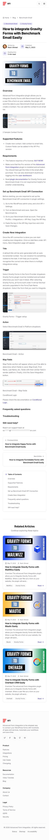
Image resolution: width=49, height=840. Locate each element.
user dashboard (25, 175)
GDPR (5, 813)
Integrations (7, 753)
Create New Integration (16, 495)
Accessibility (32, 831)
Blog (14, 18)
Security (6, 817)
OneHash (9, 698)
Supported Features (15, 483)
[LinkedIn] (15, 738)
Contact (6, 795)
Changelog (7, 763)
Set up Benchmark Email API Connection (23, 491)
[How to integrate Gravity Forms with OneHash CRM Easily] (24, 661)
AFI (8, 3)
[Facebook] (10, 738)
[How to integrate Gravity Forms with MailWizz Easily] (24, 548)
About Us (6, 792)
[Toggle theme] (39, 4)
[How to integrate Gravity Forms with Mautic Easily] (24, 604)
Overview (11, 479)
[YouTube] (25, 738)
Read (40, 586)
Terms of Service (9, 810)
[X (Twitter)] (5, 738)
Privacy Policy (8, 806)
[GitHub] (20, 738)
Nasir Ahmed (13, 47)
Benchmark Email (25, 18)
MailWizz (9, 585)
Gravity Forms (26, 24)
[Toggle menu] (44, 4)
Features (6, 750)
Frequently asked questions (18, 499)
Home (7, 18)
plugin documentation (19, 179)
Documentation (8, 774)
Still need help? (13, 507)
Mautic (8, 642)
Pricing (5, 756)
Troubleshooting (14, 503)
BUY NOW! (38, 161)
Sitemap (22, 831)
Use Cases (7, 760)
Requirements (13, 487)
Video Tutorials (8, 778)
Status (14, 831)
